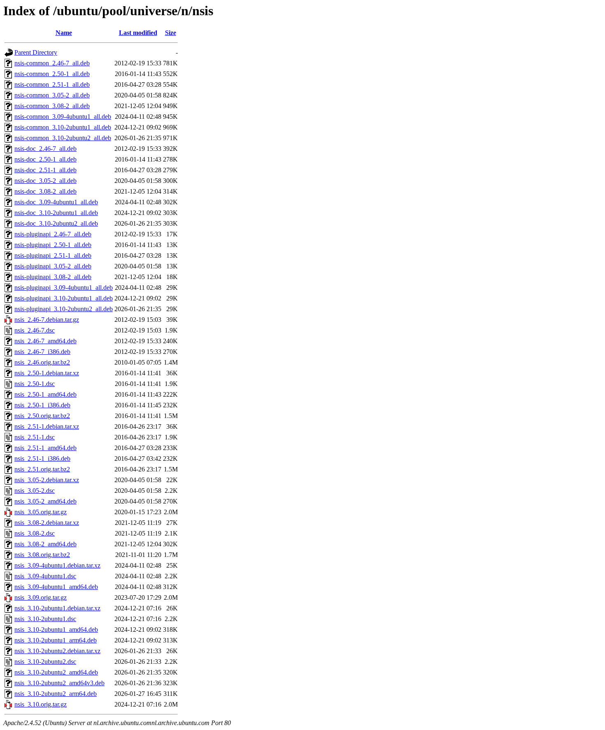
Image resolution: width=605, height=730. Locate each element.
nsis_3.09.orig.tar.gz (40, 597)
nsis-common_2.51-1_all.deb (52, 84)
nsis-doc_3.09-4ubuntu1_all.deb (56, 202)
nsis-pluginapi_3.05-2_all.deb (52, 266)
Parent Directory (35, 52)
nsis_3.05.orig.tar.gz (40, 511)
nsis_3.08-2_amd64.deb (45, 544)
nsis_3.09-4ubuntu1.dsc (45, 576)
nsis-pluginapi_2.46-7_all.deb (52, 234)
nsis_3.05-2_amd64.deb (45, 501)
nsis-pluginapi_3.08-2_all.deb (52, 276)
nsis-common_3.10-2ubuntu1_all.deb (62, 127)
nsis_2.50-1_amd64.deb (45, 394)
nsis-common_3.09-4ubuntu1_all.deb (62, 116)
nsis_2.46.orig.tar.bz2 (42, 362)
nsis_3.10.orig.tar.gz (40, 704)
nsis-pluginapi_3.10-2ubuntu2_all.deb (63, 308)
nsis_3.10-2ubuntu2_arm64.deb (55, 693)
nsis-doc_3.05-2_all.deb (45, 180)
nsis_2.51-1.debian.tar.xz (46, 426)
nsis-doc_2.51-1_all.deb (45, 169)
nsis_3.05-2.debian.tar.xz (46, 479)
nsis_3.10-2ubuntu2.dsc (45, 661)
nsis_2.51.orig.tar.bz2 (42, 469)
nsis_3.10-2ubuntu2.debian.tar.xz (57, 650)
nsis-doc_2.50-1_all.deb (45, 159)
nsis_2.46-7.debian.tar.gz (46, 319)
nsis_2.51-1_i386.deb (42, 458)
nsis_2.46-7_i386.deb (42, 351)
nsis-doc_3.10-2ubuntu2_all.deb (56, 223)
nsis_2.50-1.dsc (34, 383)
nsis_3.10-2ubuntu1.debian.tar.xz (57, 608)
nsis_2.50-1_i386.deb (42, 405)
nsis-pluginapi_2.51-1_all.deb (52, 255)
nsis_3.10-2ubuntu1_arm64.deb (55, 640)
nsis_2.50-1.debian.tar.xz (46, 373)
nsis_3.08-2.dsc (34, 533)
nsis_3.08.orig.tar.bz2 (42, 554)
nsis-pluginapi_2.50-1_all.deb (52, 244)
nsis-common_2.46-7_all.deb (52, 63)
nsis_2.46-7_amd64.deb (45, 340)
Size (170, 32)
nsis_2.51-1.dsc (34, 437)
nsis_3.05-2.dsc (34, 490)
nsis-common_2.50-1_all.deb (52, 73)
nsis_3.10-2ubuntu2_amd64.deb (56, 672)
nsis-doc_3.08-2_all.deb (45, 191)
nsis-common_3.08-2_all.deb (52, 105)
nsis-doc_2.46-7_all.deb (45, 148)
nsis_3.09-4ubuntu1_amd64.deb (56, 586)
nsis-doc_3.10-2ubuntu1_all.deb (56, 212)
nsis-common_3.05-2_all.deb (52, 95)
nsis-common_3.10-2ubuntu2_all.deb (62, 137)
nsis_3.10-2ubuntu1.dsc (45, 618)
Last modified (138, 32)
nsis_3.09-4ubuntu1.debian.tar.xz (57, 565)
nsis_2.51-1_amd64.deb (45, 447)
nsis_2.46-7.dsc (34, 330)
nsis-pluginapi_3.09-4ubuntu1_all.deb (63, 287)
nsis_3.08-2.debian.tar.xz (46, 522)
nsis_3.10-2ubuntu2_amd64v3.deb (59, 682)
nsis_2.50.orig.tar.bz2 (42, 415)
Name (64, 32)
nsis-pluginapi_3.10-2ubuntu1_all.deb (63, 298)
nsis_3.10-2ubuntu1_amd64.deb (56, 629)
